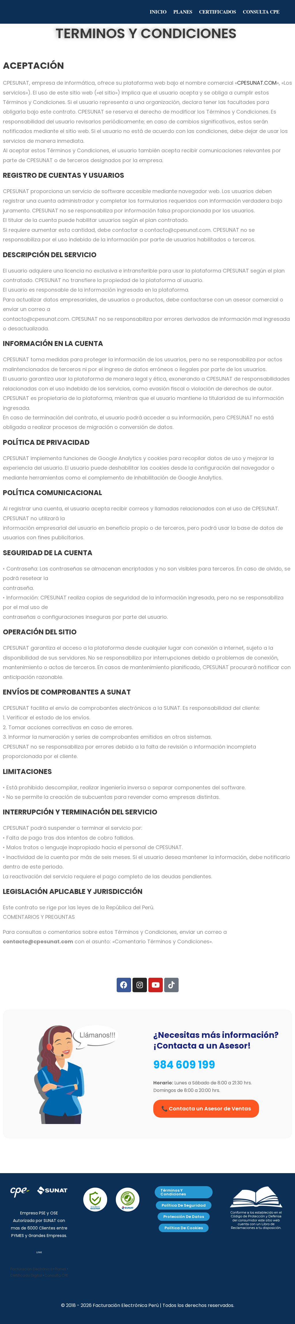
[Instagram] (140, 985)
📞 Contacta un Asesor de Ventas (206, 1108)
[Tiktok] (171, 985)
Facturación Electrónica (31, 1268)
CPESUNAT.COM (257, 82)
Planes (60, 1268)
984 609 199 (184, 1065)
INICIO (158, 11)
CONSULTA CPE (261, 11)
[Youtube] (155, 985)
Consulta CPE (56, 1275)
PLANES (182, 11)
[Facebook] (124, 985)
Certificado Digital (26, 1275)
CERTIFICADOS (217, 11)
